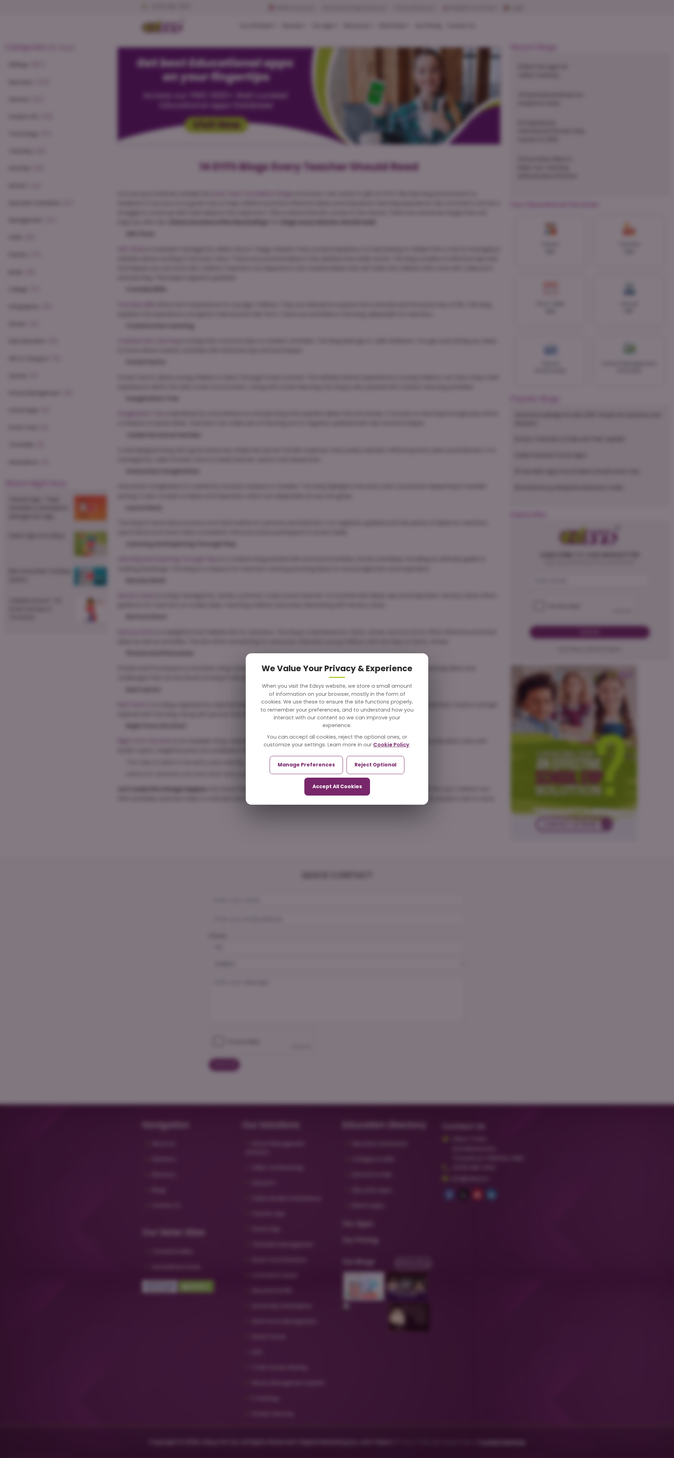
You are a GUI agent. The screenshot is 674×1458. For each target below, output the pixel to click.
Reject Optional (375, 764)
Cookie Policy (391, 744)
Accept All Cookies (337, 786)
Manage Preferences (306, 764)
